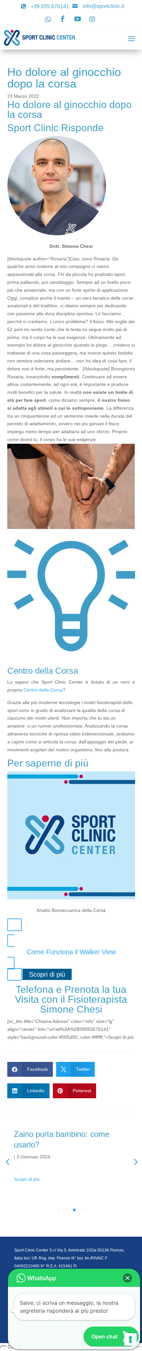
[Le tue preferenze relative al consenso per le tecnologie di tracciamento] (130, 1339)
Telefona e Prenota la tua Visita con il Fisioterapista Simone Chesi (71, 999)
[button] (127, 1278)
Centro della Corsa (43, 690)
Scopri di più (47, 974)
